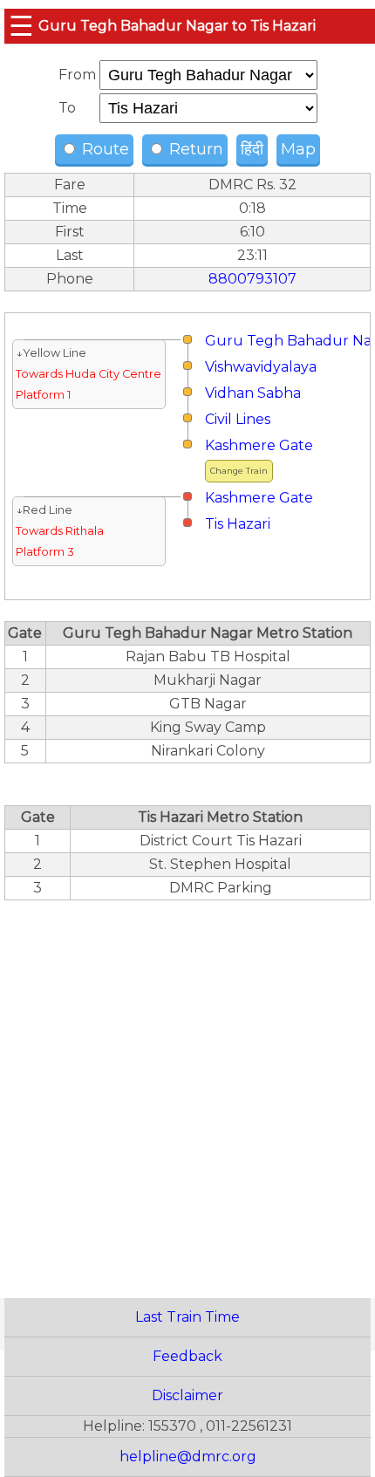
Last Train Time (187, 1317)
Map (298, 149)
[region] (187, 1089)
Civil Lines (237, 419)
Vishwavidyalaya (261, 367)
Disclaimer (187, 1395)
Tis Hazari (237, 524)
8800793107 (252, 278)
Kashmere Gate (259, 445)
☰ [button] (21, 26)
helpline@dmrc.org (187, 1456)
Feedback (187, 1356)
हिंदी (252, 149)
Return (194, 149)
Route (103, 149)
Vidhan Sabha (253, 393)
